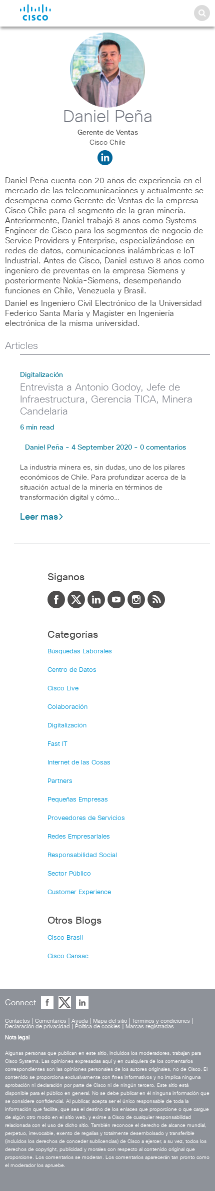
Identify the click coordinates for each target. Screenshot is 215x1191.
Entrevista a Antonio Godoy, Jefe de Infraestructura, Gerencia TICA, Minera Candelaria (106, 399)
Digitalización (41, 374)
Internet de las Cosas (79, 762)
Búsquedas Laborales (80, 651)
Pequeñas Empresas (78, 800)
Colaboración (68, 707)
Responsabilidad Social (82, 855)
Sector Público (69, 874)
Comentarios (50, 1021)
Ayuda (80, 1021)
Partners (60, 781)
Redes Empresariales (79, 837)
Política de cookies (97, 1026)
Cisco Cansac (68, 956)
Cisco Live (63, 688)
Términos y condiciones (161, 1021)
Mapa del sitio (110, 1021)
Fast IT (58, 744)
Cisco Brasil (65, 938)
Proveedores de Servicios (86, 818)
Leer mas (39, 517)
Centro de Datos (72, 670)
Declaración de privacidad (37, 1026)
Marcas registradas (150, 1026)
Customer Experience (79, 892)
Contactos (17, 1021)
